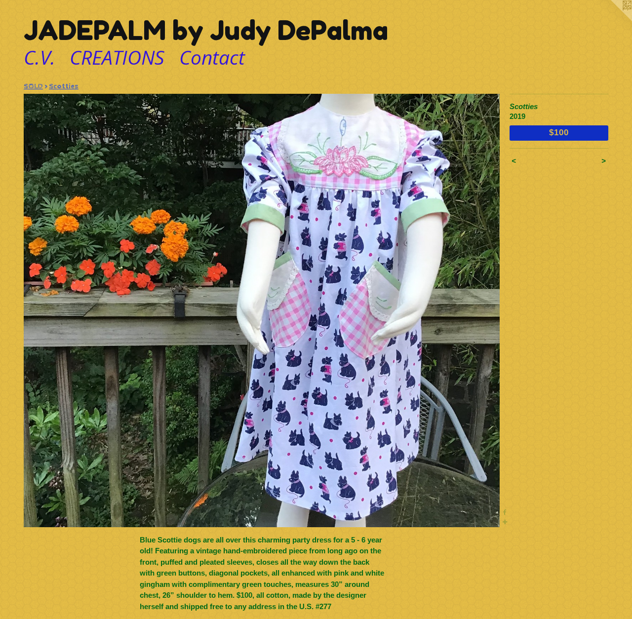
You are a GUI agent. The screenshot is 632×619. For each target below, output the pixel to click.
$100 (558, 132)
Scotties (64, 86)
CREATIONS (117, 57)
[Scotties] (262, 310)
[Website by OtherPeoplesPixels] (612, 19)
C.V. (39, 57)
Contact (212, 57)
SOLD (33, 86)
